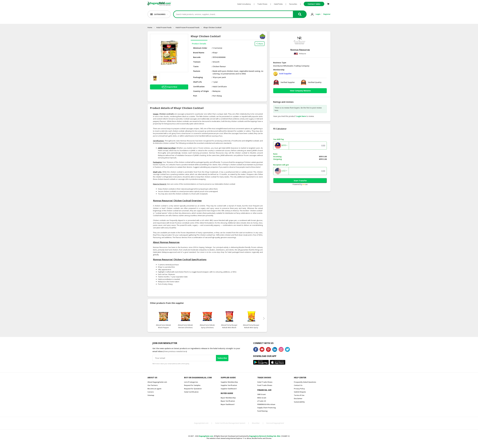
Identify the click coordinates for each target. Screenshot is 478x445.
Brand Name (198, 52)
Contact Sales (314, 4)
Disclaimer (298, 398)
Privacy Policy (299, 388)
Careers (151, 392)
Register (326, 14)
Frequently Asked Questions (305, 382)
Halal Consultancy (244, 4)
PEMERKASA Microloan (266, 404)
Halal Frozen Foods (164, 27)
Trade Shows (262, 4)
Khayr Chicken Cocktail (212, 27)
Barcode (197, 57)
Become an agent (154, 388)
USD (283, 171)
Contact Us (298, 385)
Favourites (293, 4)
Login (318, 14)
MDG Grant (261, 398)
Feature (196, 71)
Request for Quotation (193, 388)
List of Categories (191, 382)
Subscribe (222, 358)
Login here (301, 116)
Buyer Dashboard (227, 404)
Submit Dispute (300, 392)
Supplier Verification (229, 385)
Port (195, 96)
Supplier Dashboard (229, 388)
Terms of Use (299, 395)
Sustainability (299, 402)
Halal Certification (191, 392)
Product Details (199, 43)
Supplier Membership (229, 382)
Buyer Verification (228, 401)
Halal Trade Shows (264, 382)
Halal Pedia (278, 4)
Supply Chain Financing (266, 407)
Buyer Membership (228, 398)
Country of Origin (201, 91)
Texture (196, 62)
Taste (196, 66)
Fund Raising (262, 411)
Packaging (198, 77)
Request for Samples (192, 385)
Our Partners (153, 385)
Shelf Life (197, 82)
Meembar (256, 423)
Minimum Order (200, 48)
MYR (283, 145)
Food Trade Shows (264, 385)
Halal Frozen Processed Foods (187, 27)
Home (150, 27)
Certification (199, 86)
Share (260, 44)
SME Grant (261, 394)
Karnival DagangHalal (275, 423)
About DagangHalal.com (157, 382)
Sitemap (151, 395)
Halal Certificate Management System (230, 423)
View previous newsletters (175, 351)
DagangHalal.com (201, 423)
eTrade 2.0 (261, 401)
